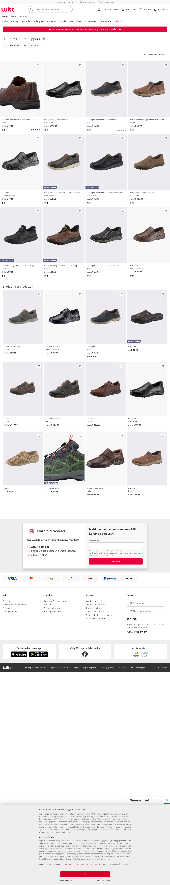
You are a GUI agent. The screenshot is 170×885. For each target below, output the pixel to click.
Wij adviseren (105, 21)
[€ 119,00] (64, 89)
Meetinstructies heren (95, 604)
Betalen (47, 604)
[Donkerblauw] (4, 130)
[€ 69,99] (106, 235)
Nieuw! (4, 21)
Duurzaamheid (10, 611)
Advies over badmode (95, 618)
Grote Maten (90, 21)
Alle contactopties (141, 611)
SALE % (118, 21)
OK (85, 874)
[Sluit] (167, 800)
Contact (131, 595)
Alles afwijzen (66, 880)
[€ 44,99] (23, 458)
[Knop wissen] (70, 9)
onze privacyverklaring (58, 864)
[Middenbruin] (2, 130)
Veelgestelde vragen (53, 608)
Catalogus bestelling (53, 611)
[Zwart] (45, 130)
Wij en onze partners (48, 814)
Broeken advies (92, 608)
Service (48, 595)
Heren (14, 16)
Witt (5, 595)
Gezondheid (76, 21)
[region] (85, 845)
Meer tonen (110, 555)
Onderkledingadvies (94, 611)
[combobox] (56, 9)
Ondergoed (38, 21)
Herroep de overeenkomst (35, 667)
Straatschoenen (12, 45)
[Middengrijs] (45, 203)
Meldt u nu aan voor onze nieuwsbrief (69, 29)
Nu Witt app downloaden (14, 604)
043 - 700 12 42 (137, 632)
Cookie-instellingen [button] (137, 667)
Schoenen (51, 21)
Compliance (122, 667)
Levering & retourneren (55, 601)
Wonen (23, 16)
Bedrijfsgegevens (106, 667)
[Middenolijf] (47, 130)
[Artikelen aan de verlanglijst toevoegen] (37, 65)
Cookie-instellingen (102, 880)
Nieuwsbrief (8, 608)
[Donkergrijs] (133, 130)
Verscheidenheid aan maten (98, 615)
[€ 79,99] (21, 89)
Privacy (76, 667)
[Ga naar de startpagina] (7, 9)
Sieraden (63, 21)
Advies (89, 595)
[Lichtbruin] (131, 130)
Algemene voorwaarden (61, 667)
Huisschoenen (31, 45)
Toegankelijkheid (89, 667)
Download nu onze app (29, 648)
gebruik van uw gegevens (113, 814)
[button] (4, 38)
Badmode (25, 21)
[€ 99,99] (23, 317)
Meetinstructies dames (96, 601)
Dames (4, 16)
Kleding (14, 21)
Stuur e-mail (138, 604)
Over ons (7, 601)
